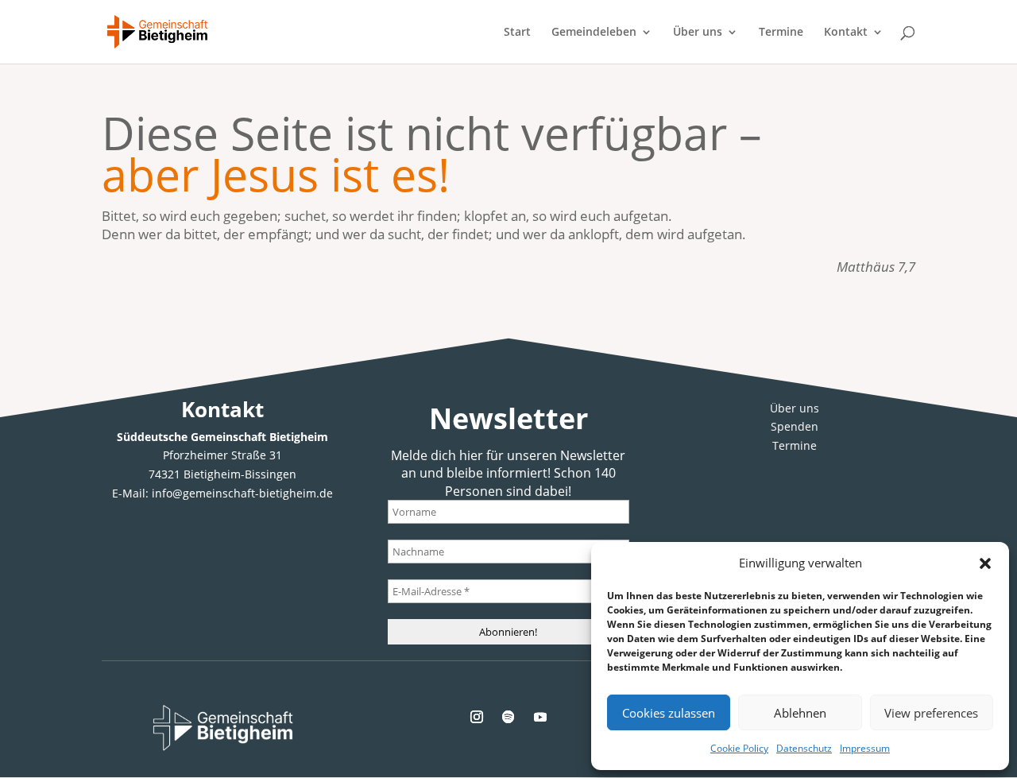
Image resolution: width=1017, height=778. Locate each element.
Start (517, 32)
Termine (781, 32)
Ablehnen (800, 713)
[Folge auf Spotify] (508, 717)
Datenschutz (804, 748)
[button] (985, 563)
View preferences (931, 713)
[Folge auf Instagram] (476, 717)
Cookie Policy (739, 748)
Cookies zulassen (668, 713)
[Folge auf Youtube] (540, 717)
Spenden (794, 426)
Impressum (865, 748)
